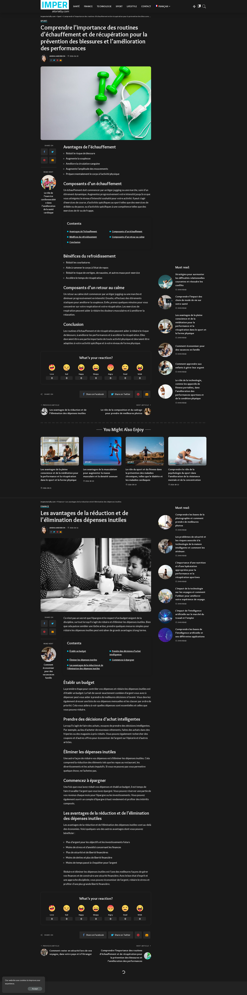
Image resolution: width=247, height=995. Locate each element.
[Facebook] (51, 60)
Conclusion (74, 242)
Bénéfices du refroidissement (83, 237)
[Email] (60, 60)
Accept (35, 989)
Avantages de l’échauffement (83, 231)
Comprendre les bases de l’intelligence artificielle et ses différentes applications (190, 633)
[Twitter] (54, 60)
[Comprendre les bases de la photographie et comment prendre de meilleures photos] (165, 522)
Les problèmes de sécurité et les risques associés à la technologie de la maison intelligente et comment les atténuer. (190, 544)
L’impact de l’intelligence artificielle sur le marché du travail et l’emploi (189, 614)
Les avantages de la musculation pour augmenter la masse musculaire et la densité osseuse (100, 473)
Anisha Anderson (57, 56)
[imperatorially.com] (55, 6)
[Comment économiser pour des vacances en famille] (165, 350)
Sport (44, 21)
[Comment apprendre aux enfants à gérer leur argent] (165, 368)
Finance (45, 506)
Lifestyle (45, 980)
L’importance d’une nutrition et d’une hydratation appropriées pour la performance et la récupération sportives (190, 570)
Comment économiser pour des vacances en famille (48, 671)
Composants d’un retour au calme (128, 237)
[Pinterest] (57, 60)
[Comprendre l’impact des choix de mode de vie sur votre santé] (165, 302)
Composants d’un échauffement (127, 231)
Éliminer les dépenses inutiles (83, 659)
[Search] (204, 6)
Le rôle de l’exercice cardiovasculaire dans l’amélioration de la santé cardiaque (48, 203)
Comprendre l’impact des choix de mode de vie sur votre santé (188, 300)
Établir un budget (77, 651)
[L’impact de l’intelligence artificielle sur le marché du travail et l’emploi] (165, 616)
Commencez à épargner (123, 659)
